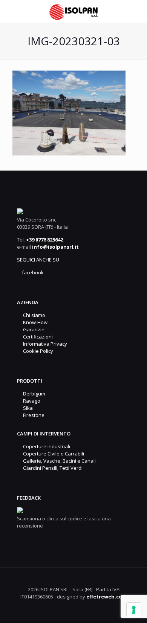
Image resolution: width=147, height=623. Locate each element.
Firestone (32, 415)
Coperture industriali (45, 446)
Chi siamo (33, 315)
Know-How (34, 322)
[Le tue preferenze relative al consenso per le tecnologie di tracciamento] (134, 610)
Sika (27, 408)
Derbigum (33, 393)
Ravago (30, 400)
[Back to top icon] (73, 582)
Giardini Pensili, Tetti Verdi (52, 468)
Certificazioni (37, 336)
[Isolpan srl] (73, 11)
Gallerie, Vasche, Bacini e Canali (58, 460)
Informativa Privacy (44, 343)
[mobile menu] (136, 11)
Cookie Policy (37, 351)
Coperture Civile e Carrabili (52, 453)
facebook (32, 272)
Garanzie (32, 329)
